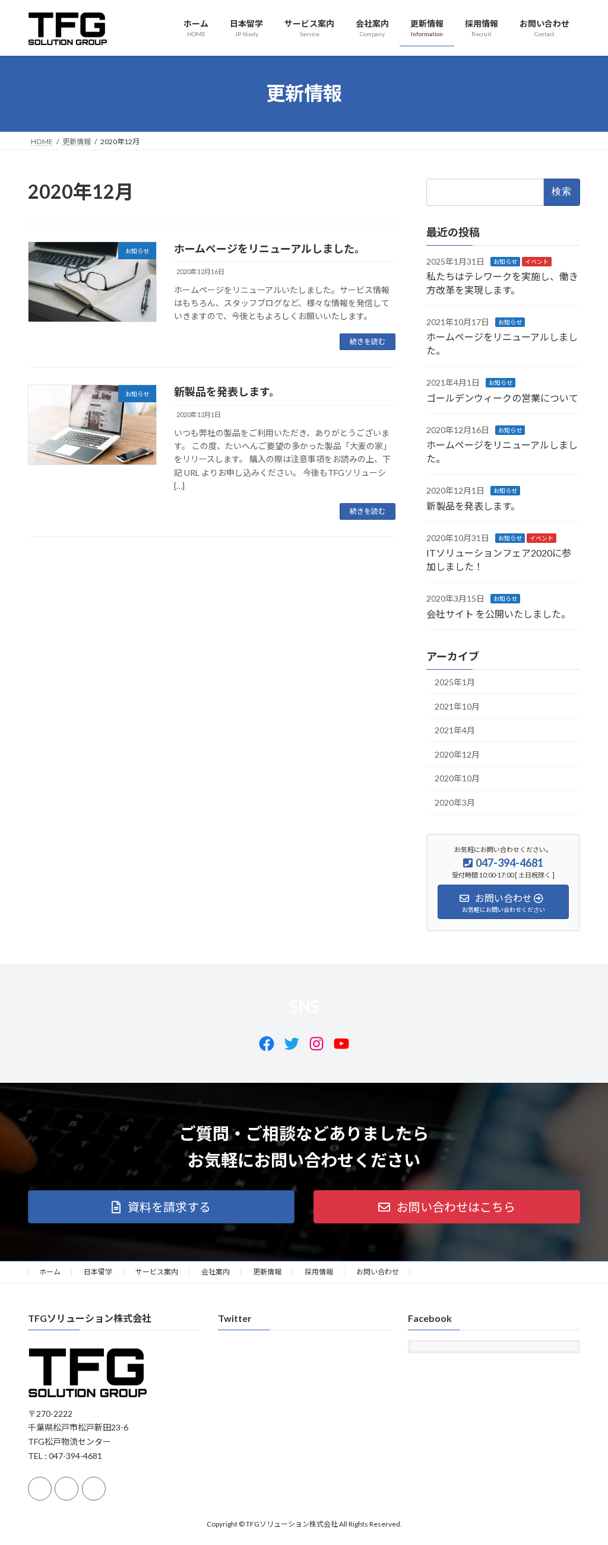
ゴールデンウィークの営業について (502, 397)
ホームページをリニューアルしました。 (269, 248)
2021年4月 (455, 730)
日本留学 (98, 1271)
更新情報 (267, 1271)
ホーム (50, 1271)
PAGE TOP (582, 1487)
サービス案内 (156, 1271)
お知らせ (505, 261)
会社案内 (215, 1271)
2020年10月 (457, 778)
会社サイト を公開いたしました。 (498, 613)
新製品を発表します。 (227, 391)
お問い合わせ (377, 1271)
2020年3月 (455, 802)
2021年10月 (457, 706)
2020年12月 (457, 754)
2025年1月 (455, 682)
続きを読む (367, 341)
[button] (161, 1206)
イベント (537, 261)
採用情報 (319, 1271)
